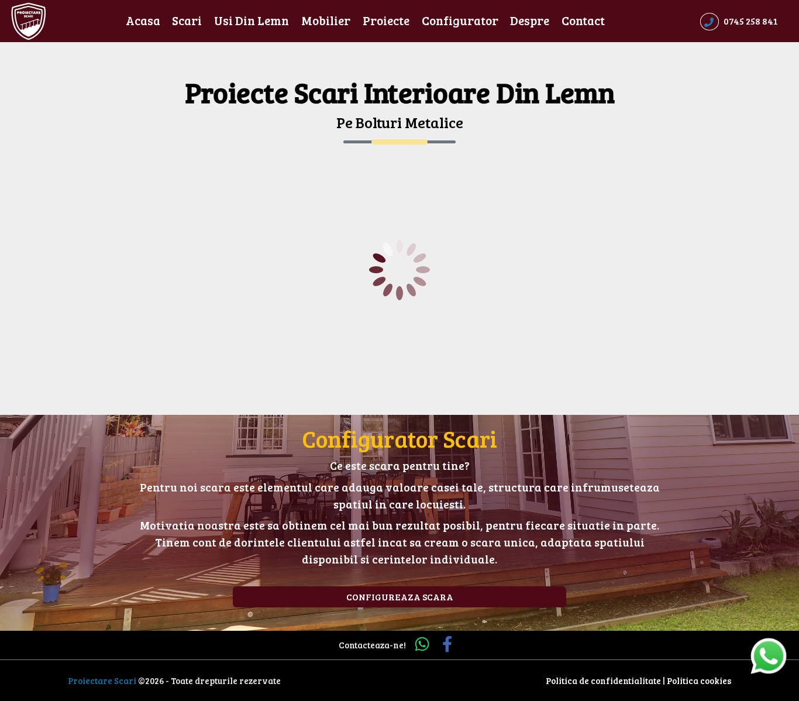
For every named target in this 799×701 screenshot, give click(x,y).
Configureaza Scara (399, 596)
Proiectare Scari (102, 680)
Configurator (460, 20)
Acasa (143, 20)
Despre (529, 20)
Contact (583, 20)
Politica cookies (699, 680)
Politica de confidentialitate (603, 680)
